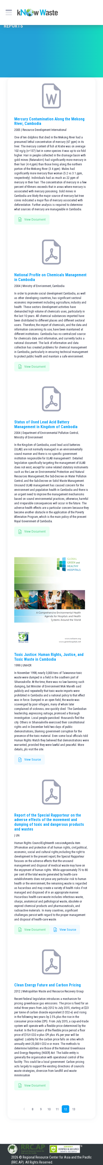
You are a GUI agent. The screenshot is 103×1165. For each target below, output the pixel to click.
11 (57, 1109)
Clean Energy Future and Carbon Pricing (47, 985)
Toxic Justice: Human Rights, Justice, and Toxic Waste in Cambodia (49, 657)
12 (65, 1109)
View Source (32, 759)
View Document (35, 219)
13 (73, 1109)
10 (49, 1109)
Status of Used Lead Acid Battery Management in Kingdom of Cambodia (46, 424)
